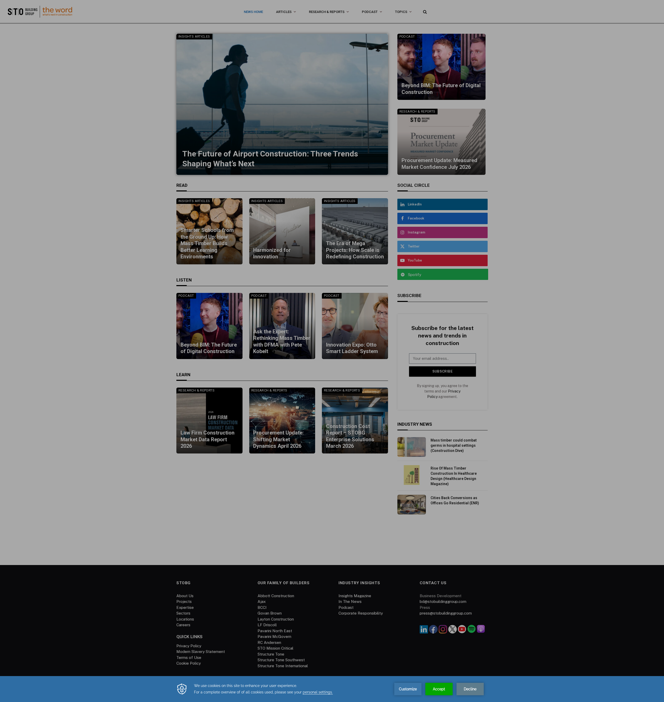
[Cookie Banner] (332, 689)
